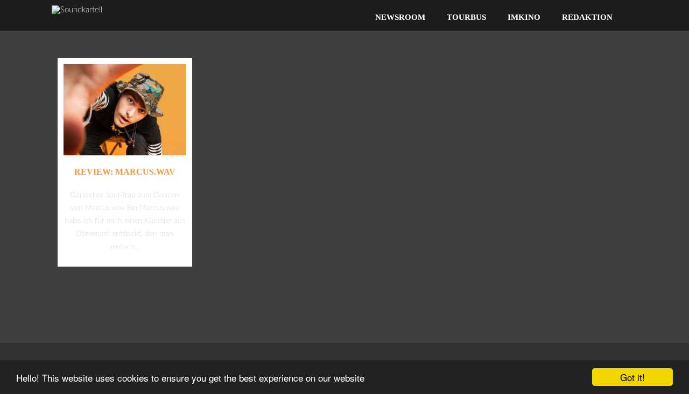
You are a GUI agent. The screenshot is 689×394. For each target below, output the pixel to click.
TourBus (466, 17)
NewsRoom (400, 17)
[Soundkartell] (77, 10)
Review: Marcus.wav (124, 171)
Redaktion (587, 17)
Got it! (632, 377)
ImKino (524, 17)
